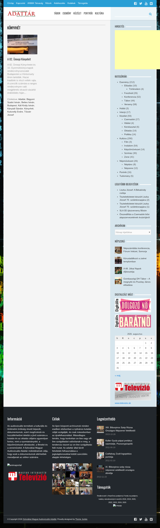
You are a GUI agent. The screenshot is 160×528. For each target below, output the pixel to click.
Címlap (10, 3)
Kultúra (99, 13)
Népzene (128, 168)
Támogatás (83, 3)
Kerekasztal (130, 127)
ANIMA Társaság (35, 3)
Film (126, 142)
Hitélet (127, 123)
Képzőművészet (132, 149)
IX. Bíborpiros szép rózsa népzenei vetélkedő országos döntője (119, 470)
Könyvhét (28, 108)
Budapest (12, 105)
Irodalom (128, 145)
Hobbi (122, 108)
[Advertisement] (137, 49)
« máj (117, 375)
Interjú (123, 112)
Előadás (128, 85)
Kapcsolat (20, 3)
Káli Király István (26, 105)
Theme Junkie (81, 519)
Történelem (134, 89)
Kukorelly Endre (15, 111)
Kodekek (71, 3)
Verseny (128, 104)
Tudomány (125, 176)
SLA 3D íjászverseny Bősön (133, 210)
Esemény (67, 13)
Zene (126, 157)
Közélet (77, 13)
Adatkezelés (59, 3)
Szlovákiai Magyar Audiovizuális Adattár (39, 519)
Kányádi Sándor (15, 108)
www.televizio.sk (123, 403)
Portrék (88, 13)
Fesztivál (128, 93)
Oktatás (128, 130)
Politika (127, 134)
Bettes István (27, 102)
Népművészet (126, 161)
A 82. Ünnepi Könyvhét (19, 59)
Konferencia (130, 97)
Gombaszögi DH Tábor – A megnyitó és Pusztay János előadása (136, 281)
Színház (128, 153)
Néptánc (128, 164)
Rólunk (48, 3)
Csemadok (129, 119)
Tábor (57, 13)
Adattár (21, 99)
